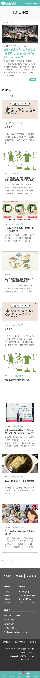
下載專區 (7, 599)
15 (23, 561)
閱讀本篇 (33, 79)
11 (8, 561)
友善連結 (7, 602)
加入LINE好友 (25, 599)
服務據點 (20, 576)
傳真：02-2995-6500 (27, 660)
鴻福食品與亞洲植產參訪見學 (17, 380)
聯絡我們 (7, 596)
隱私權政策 (7, 642)
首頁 (3, 22)
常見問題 (7, 592)
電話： (6, 615)
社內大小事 (9, 22)
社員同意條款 (20, 642)
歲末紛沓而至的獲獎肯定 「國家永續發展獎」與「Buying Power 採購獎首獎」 (19, 432)
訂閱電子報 (24, 592)
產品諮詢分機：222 (11, 624)
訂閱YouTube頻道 (27, 602)
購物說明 (8, 576)
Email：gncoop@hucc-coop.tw (15, 632)
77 (37, 561)
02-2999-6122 (12, 615)
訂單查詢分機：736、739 (13, 628)
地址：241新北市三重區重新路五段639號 (21, 656)
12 (12, 561)
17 (30, 561)
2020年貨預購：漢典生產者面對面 (19, 481)
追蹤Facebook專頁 (27, 596)
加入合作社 (32, 576)
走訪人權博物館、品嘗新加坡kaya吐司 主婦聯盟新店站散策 (19, 280)
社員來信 (8, 127)
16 (27, 561)
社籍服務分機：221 (11, 619)
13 (16, 561)
